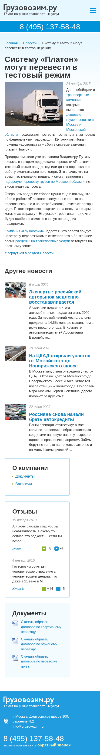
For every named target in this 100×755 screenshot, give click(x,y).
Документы (25, 476)
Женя (16, 548)
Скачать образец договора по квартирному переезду (41, 627)
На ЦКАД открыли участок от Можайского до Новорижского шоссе (59, 360)
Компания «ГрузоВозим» (24, 231)
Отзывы (24, 511)
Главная (11, 43)
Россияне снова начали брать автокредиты (56, 417)
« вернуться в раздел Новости (29, 253)
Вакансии (23, 484)
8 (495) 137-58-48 (50, 26)
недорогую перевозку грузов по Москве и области (44, 181)
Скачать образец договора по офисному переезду (39, 644)
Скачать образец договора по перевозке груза (39, 661)
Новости (30, 43)
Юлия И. (18, 589)
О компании (30, 467)
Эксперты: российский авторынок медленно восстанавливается (55, 297)
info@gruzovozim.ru (28, 726)
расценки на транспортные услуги (42, 241)
